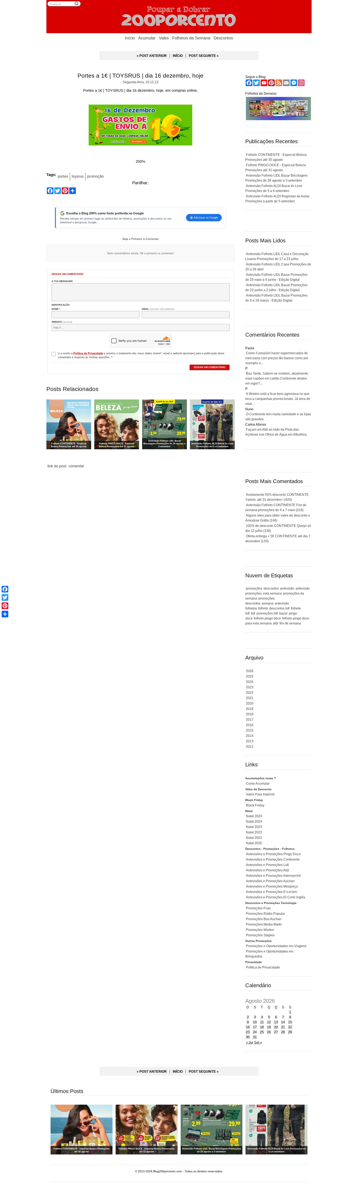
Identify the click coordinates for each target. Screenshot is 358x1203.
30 (248, 1037)
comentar (76, 466)
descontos (271, 588)
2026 (249, 671)
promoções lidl (267, 613)
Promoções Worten (260, 930)
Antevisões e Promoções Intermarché (273, 875)
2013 (249, 741)
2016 (249, 725)
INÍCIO (178, 55)
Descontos (223, 38)
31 (255, 1037)
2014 (249, 736)
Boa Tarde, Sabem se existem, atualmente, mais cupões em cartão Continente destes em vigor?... (277, 378)
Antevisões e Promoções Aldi (267, 870)
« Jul (249, 1042)
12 (269, 1022)
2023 (249, 687)
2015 (249, 730)
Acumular (147, 38)
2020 (249, 703)
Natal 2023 (254, 827)
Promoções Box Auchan (263, 919)
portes (63, 176)
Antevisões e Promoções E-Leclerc (272, 892)
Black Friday (255, 805)
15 (290, 1022)
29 (290, 1032)
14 (283, 1022)
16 (248, 1027)
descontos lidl (279, 608)
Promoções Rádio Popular (265, 913)
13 (276, 1022)
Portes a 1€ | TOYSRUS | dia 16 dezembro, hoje (140, 75)
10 (255, 1022)
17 (255, 1027)
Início (130, 38)
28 (283, 1032)
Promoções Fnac (258, 908)
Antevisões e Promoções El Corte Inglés (275, 897)
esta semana (272, 593)
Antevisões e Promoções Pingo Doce (273, 854)
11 (262, 1022)
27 (276, 1032)
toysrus (78, 176)
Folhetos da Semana (191, 38)
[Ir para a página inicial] (179, 15)
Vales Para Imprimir (260, 794)
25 (262, 1032)
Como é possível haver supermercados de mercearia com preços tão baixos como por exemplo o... (276, 358)
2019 (249, 709)
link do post (56, 466)
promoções (254, 588)
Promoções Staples (260, 935)
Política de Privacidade (263, 967)
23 (248, 1032)
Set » (258, 1042)
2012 (249, 746)
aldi (275, 623)
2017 (249, 719)
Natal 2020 (254, 843)
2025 (249, 676)
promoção (95, 176)
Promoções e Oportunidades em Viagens (276, 946)
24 (255, 1032)
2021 (249, 698)
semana (267, 603)
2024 (249, 682)
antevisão (287, 588)
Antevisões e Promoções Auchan (270, 881)
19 (269, 1027)
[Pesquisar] (76, 3)
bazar (283, 613)
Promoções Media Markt (264, 924)
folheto (263, 608)
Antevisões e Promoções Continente (273, 859)
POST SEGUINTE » (204, 55)
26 (269, 1032)
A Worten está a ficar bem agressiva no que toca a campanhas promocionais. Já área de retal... (277, 398)
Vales (164, 38)
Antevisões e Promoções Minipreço (272, 886)
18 (262, 1027)
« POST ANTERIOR (152, 55)
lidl (253, 613)
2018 (249, 714)
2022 (249, 692)
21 (283, 1027)
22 (290, 1027)
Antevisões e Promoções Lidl (267, 865)
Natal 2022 (254, 832)
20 (276, 1027)
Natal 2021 (254, 837)
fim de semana (290, 623)
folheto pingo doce (267, 618)
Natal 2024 (254, 816)
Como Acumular (258, 783)
